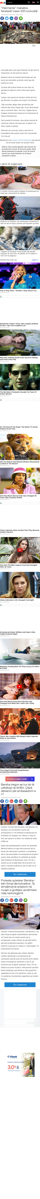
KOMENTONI (22, 874)
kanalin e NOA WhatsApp (21, 140)
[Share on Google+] (11, 802)
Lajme (9, 2)
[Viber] (16, 19)
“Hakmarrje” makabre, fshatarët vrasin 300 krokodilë (19, 9)
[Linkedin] (11, 19)
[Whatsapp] (21, 19)
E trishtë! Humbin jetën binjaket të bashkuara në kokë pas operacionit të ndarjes (19, 192)
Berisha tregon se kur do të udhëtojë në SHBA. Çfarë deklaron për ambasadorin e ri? (18, 789)
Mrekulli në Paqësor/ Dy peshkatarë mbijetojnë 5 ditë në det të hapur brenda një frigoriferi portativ (19, 222)
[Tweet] (7, 19)
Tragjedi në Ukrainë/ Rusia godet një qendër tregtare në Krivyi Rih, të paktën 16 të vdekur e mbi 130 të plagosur (18, 254)
